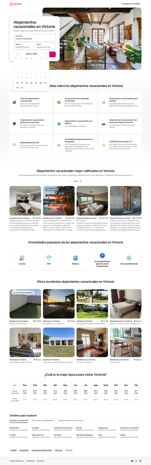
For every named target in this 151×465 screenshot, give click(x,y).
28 (41, 83)
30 (17, 88)
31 (22, 88)
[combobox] (34, 38)
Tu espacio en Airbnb (131, 4)
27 (36, 83)
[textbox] (24, 47)
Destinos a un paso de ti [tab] (19, 420)
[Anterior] (70, 181)
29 (45, 83)
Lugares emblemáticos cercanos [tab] (70, 420)
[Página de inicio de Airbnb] (16, 4)
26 (31, 83)
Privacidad (30, 461)
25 (27, 83)
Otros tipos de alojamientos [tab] (43, 420)
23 (17, 83)
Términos (40, 461)
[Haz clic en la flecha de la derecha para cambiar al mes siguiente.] (45, 54)
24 (22, 83)
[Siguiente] (80, 181)
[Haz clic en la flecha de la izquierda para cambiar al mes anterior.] (17, 54)
